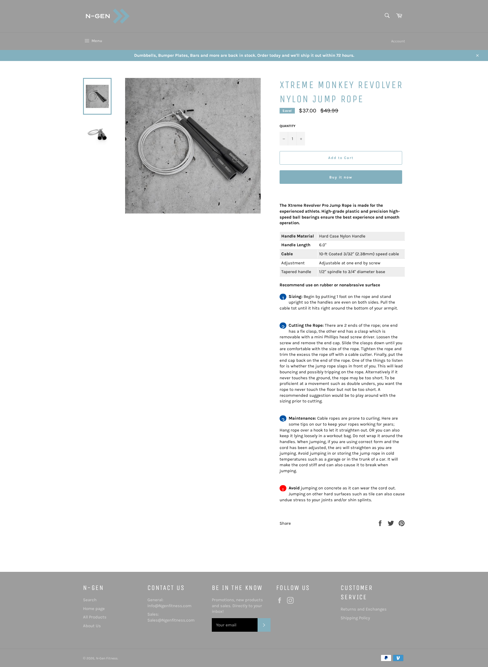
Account (398, 41)
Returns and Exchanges (364, 609)
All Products (94, 617)
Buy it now (341, 177)
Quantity (287, 126)
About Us (92, 625)
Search (90, 599)
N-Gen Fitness (106, 658)
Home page (94, 608)
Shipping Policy (355, 617)
